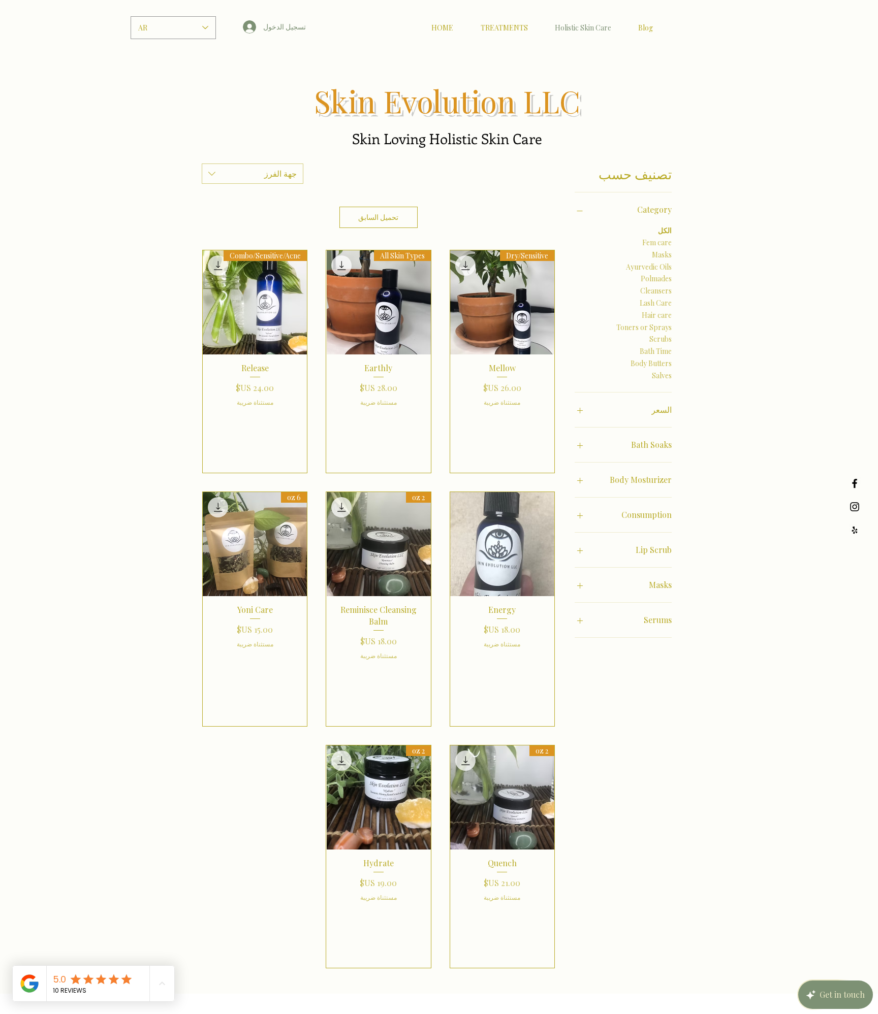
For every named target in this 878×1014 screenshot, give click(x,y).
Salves (662, 375)
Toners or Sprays (644, 327)
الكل (665, 230)
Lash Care (656, 303)
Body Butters (651, 363)
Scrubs (660, 339)
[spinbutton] (502, 422)
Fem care (657, 242)
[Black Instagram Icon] (855, 507)
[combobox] (252, 173)
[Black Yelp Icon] (855, 530)
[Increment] (468, 422)
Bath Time (656, 351)
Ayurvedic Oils (649, 267)
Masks (662, 254)
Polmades (656, 278)
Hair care (657, 315)
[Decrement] (536, 422)
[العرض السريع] (502, 544)
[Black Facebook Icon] (855, 483)
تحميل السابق (378, 217)
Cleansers (656, 291)
